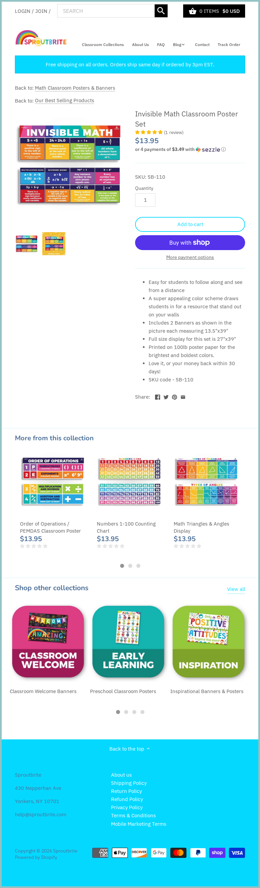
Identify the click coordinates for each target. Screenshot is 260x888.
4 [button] (142, 712)
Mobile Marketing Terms (138, 824)
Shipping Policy (129, 783)
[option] (27, 244)
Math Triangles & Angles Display (201, 527)
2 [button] (130, 565)
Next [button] (231, 508)
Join (41, 10)
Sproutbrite (65, 851)
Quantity (144, 188)
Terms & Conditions (133, 815)
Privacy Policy (127, 807)
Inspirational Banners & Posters (206, 691)
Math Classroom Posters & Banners (75, 88)
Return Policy (126, 791)
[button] (190, 149)
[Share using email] (183, 396)
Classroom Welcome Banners (43, 691)
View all (236, 589)
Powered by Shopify (36, 857)
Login (22, 10)
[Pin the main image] (174, 396)
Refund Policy (127, 799)
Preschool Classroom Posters (123, 691)
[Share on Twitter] (166, 396)
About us (121, 775)
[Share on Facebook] (157, 396)
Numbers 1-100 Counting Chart (126, 527)
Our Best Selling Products (64, 100)
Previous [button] (28, 508)
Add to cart (190, 224)
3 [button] (138, 565)
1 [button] (121, 565)
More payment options (190, 257)
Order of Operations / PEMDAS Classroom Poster (50, 527)
